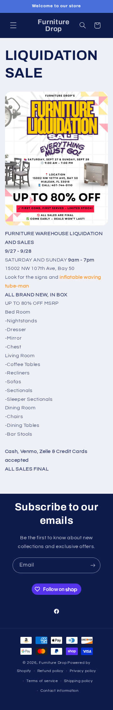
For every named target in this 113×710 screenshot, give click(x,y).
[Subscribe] (93, 565)
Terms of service (42, 681)
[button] (13, 25)
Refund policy (50, 671)
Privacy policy (83, 671)
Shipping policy (78, 681)
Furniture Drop (53, 662)
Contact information (59, 690)
